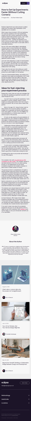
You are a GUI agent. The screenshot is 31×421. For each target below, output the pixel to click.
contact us (23, 209)
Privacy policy (4, 417)
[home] (5, 3)
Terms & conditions (10, 417)
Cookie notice (15, 417)
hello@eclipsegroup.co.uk (7, 385)
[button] (28, 3)
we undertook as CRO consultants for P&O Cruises (14, 160)
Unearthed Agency (15, 415)
